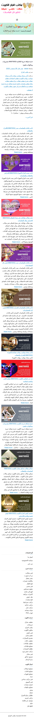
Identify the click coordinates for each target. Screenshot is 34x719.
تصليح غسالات (28, 669)
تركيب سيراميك (28, 602)
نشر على (14, 68)
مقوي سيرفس (28, 589)
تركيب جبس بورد (27, 651)
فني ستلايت (29, 573)
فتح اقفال (30, 584)
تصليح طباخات (28, 646)
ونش (31, 690)
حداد (31, 677)
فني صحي (29, 586)
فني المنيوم (29, 682)
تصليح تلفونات (28, 674)
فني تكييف (29, 633)
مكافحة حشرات (28, 581)
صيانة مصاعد (29, 610)
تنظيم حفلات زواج (19, 81)
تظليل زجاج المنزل (27, 695)
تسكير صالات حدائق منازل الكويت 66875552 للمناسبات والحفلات (18, 470)
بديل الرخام (29, 659)
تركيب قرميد (29, 698)
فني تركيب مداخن (27, 679)
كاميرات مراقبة (28, 594)
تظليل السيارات (28, 649)
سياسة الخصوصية (27, 560)
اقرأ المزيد (29, 117)
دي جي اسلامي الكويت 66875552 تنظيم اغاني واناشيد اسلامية (18, 380)
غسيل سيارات (28, 685)
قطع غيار (30, 706)
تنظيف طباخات (28, 643)
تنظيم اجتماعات (14, 78)
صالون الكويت (28, 630)
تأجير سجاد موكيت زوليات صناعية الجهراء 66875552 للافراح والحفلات (20, 354)
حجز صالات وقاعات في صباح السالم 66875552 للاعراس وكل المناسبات (18, 219)
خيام (31, 703)
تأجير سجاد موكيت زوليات (20, 76)
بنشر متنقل (29, 578)
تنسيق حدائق (29, 657)
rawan (26, 68)
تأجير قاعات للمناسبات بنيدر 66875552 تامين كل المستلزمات (17, 264)
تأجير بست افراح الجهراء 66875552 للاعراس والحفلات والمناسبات (18, 174)
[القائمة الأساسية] (17, 20)
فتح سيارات (29, 599)
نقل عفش (29, 597)
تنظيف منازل (29, 622)
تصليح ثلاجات (29, 671)
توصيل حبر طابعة (27, 700)
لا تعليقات (30, 90)
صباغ (31, 693)
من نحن (30, 564)
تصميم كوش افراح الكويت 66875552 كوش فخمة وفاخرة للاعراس (19, 514)
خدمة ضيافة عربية (10, 84)
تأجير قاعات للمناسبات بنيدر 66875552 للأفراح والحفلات (18, 129)
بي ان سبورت (28, 575)
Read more (18, 152)
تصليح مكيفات (28, 687)
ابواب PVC (29, 613)
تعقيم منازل (29, 635)
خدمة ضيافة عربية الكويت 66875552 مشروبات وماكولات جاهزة (18, 425)
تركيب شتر (29, 607)
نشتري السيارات (28, 638)
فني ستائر (30, 654)
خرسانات (30, 625)
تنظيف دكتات (29, 641)
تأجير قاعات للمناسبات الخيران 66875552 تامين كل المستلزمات (18, 309)
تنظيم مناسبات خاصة (23, 84)
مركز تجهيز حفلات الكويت (12, 86)
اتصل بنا (30, 557)
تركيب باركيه (29, 605)
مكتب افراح (24, 72)
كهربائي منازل (28, 592)
